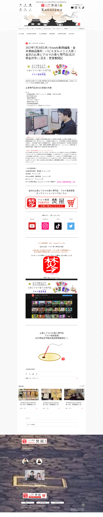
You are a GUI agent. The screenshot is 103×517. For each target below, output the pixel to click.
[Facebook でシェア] (26, 374)
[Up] (83, 504)
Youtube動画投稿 (43, 33)
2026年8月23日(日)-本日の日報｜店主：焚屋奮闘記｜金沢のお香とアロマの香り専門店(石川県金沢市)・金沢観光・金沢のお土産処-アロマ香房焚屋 (51, 403)
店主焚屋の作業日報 (31, 33)
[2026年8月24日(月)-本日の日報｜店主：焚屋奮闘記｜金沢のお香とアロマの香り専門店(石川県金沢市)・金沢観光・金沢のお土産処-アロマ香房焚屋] (29, 394)
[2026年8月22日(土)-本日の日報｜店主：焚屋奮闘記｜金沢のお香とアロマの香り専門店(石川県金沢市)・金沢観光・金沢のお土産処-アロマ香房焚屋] (74, 394)
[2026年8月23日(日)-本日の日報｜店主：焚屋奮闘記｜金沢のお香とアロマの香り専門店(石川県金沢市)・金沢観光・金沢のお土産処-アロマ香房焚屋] (51, 394)
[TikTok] (83, 7)
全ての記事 (21, 33)
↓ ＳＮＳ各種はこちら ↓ (78, 4)
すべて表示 (82, 386)
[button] (66, 29)
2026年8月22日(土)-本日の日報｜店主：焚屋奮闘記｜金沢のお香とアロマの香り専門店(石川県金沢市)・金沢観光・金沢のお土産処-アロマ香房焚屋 (74, 403)
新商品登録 (52, 33)
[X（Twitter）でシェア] (29, 374)
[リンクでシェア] (36, 374)
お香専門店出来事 (62, 33)
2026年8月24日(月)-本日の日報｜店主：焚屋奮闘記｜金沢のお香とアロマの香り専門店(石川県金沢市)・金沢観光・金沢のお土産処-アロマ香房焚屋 (28, 403)
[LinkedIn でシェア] (33, 374)
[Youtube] (72, 7)
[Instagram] (75, 7)
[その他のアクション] (76, 43)
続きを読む (71, 33)
